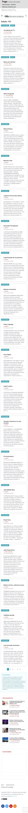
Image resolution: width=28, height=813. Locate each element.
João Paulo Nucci (9, 550)
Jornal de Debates (5, 25)
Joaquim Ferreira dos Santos (13, 195)
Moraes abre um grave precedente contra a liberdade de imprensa (17, 730)
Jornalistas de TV (9, 30)
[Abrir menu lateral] (1, 15)
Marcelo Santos (14, 723)
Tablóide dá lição (9, 615)
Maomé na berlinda (10, 289)
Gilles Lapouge (8, 324)
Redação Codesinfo (15, 705)
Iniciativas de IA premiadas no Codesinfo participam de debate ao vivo (17, 702)
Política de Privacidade (7, 787)
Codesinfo (13, 4)
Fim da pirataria (8, 456)
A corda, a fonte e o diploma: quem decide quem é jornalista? (17, 738)
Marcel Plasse (8, 129)
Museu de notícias (9, 62)
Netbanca (12, 25)
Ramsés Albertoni (15, 714)
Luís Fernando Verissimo (11, 645)
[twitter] (7, 806)
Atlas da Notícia (6, 4)
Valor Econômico (8, 551)
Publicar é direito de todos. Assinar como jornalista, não (16, 721)
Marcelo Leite (8, 160)
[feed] (15, 806)
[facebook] (3, 806)
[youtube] (11, 806)
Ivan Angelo (7, 354)
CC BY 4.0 (14, 796)
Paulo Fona (7, 520)
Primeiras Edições (5, 124)
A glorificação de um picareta (13, 257)
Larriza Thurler (8, 32)
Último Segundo (9, 94)
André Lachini (8, 386)
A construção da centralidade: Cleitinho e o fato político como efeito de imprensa (17, 712)
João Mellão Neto (9, 490)
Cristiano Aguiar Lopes (16, 732)
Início (2, 785)
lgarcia (6, 130)
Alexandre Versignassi (11, 226)
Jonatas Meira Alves (15, 740)
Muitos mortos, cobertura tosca (14, 585)
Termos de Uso (10, 785)
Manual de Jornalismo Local (9, 6)
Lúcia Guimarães (9, 95)
